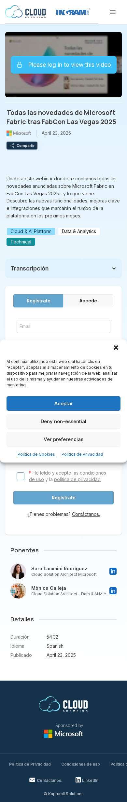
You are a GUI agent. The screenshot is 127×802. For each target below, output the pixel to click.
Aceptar (63, 403)
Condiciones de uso (80, 764)
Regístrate (38, 300)
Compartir (26, 145)
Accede (88, 300)
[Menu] (112, 12)
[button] (116, 348)
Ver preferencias (63, 439)
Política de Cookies (36, 454)
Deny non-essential (63, 421)
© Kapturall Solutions (64, 793)
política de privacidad (77, 479)
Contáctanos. (86, 514)
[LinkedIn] (113, 571)
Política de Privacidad (82, 454)
